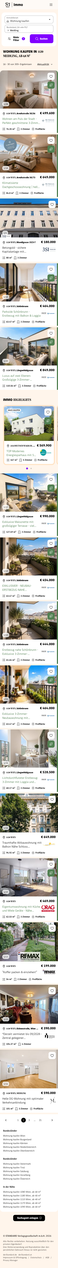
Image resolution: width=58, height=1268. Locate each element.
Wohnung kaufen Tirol (14, 1167)
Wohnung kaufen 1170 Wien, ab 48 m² (22, 1203)
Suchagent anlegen (27, 1217)
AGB (47, 1257)
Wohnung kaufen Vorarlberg (16, 1175)
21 (40, 1120)
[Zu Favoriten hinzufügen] (51, 76)
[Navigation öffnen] (51, 5)
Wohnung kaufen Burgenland (17, 1139)
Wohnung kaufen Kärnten (15, 1143)
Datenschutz (36, 1257)
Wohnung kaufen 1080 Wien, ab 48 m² (22, 1192)
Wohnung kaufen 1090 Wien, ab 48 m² (22, 1207)
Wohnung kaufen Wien (14, 1135)
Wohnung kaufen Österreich (16, 1178)
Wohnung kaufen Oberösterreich (18, 1150)
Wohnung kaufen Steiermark (17, 1164)
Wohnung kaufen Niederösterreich (19, 1147)
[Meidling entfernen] (8, 30)
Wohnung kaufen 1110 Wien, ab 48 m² (22, 1199)
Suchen (44, 38)
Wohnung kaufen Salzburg (16, 1171)
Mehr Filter (18, 39)
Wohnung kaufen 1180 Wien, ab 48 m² (22, 1195)
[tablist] (29, 468)
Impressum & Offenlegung (15, 1257)
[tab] (27, 468)
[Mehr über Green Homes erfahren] (51, 85)
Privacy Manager (10, 1260)
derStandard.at (25, 1255)
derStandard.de (10, 1255)
